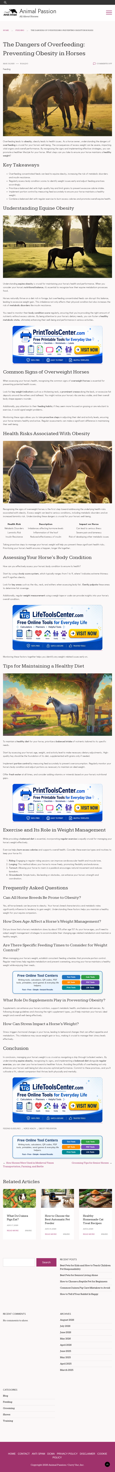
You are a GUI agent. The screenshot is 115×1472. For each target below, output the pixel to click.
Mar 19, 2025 (9, 64)
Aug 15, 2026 (50, 1229)
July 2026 (65, 1326)
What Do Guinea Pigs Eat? (17, 1217)
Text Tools (71, 977)
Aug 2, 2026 (88, 1229)
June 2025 (65, 1351)
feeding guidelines (12, 1129)
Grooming (9, 1408)
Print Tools (71, 988)
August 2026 (67, 1319)
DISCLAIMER (87, 1453)
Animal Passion (37, 11)
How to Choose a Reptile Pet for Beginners (83, 1281)
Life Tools (90, 988)
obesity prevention (48, 1129)
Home (6, 30)
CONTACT (24, 1453)
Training (8, 1420)
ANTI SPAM (38, 1453)
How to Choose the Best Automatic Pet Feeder (57, 1219)
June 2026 (65, 1332)
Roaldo (24, 64)
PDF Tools (90, 982)
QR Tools (71, 982)
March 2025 (66, 1370)
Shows (6, 1414)
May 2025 (65, 1357)
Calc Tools (90, 977)
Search (46, 1262)
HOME (12, 1453)
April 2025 (66, 1363)
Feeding (19, 30)
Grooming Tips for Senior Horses (90, 1162)
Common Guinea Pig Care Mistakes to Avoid (85, 1287)
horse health (30, 1129)
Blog (5, 1395)
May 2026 (65, 1338)
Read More (13, 1230)
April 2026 (66, 1344)
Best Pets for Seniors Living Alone (79, 1275)
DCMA (51, 1453)
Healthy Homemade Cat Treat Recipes (93, 1219)
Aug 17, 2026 (12, 1225)
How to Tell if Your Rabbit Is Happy (79, 1294)
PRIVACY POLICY (67, 1453)
